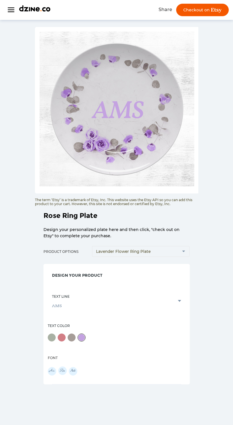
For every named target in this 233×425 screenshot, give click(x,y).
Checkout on (197, 10)
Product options (60, 251)
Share (165, 9)
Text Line (61, 296)
